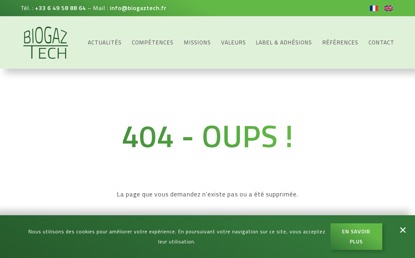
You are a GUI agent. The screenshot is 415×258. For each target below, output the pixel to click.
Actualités (105, 42)
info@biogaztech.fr (138, 8)
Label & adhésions (284, 42)
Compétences (152, 42)
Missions (197, 42)
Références (340, 42)
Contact (381, 42)
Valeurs (233, 42)
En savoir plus (356, 236)
